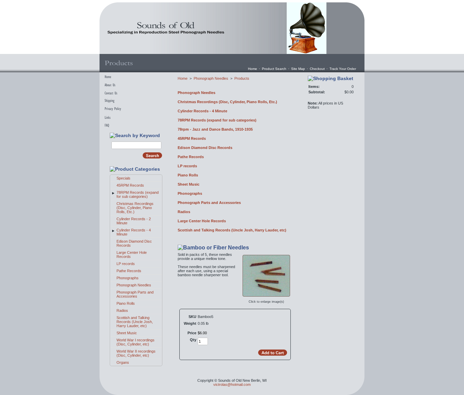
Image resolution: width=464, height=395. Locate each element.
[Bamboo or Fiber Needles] (266, 297)
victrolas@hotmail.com (232, 384)
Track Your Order (342, 69)
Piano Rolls (126, 303)
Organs (123, 362)
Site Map (298, 69)
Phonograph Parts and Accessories (135, 294)
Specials (123, 178)
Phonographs (128, 278)
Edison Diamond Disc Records (205, 148)
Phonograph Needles (134, 285)
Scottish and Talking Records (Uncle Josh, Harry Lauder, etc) (135, 322)
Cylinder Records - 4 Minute (202, 111)
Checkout (317, 69)
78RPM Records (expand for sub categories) (138, 194)
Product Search (274, 69)
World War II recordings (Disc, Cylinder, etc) (136, 353)
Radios (122, 310)
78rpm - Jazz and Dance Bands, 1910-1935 (215, 129)
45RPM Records (130, 185)
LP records (126, 264)
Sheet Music (127, 333)
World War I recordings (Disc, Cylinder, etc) (136, 342)
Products (241, 78)
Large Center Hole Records (202, 221)
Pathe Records (129, 271)
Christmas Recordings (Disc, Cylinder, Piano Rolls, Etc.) (135, 208)
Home (252, 69)
